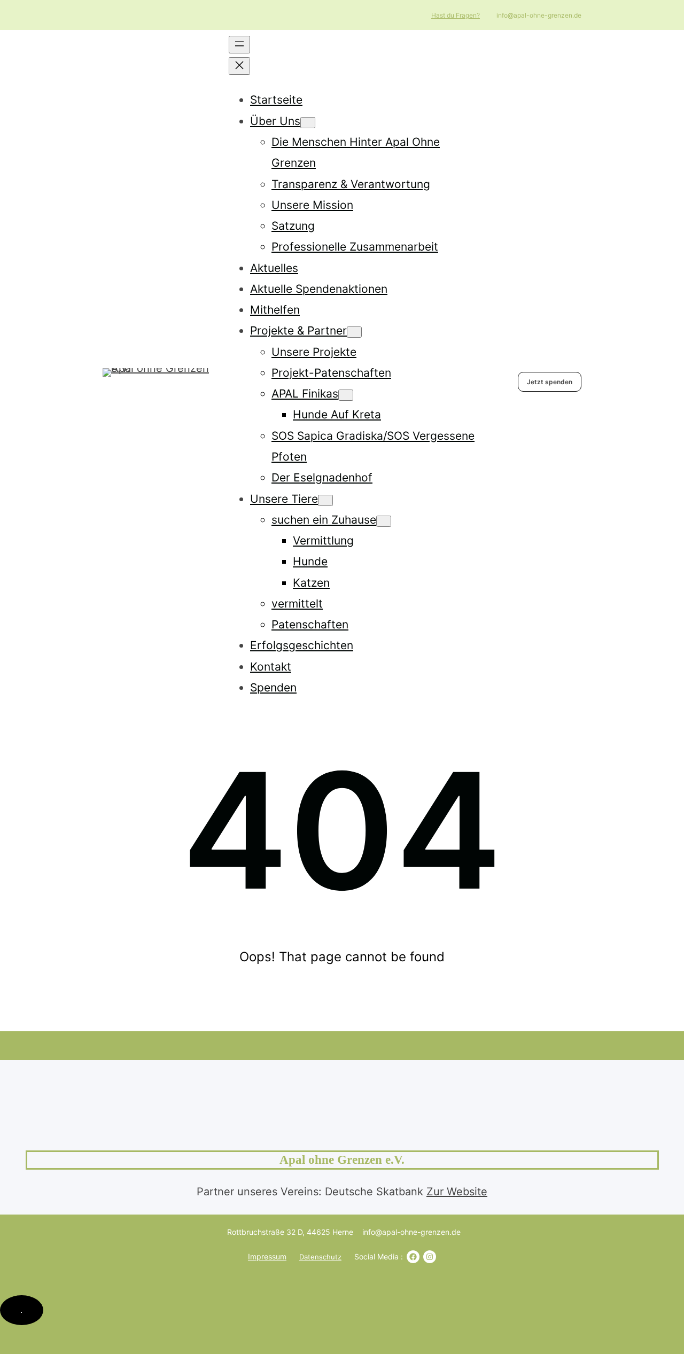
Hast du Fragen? (455, 15)
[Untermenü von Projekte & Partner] (354, 332)
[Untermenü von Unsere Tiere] (325, 500)
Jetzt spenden (549, 382)
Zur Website (456, 1191)
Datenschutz (320, 1256)
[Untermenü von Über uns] (307, 122)
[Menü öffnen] (239, 44)
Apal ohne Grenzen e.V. (342, 1159)
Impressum (267, 1256)
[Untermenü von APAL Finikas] (345, 395)
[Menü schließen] (239, 66)
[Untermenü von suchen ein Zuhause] (383, 521)
